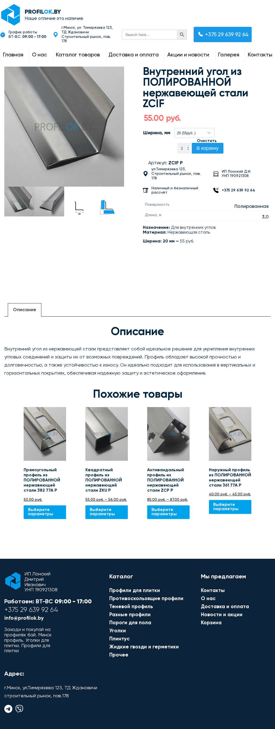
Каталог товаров (78, 55)
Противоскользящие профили (146, 598)
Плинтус (119, 638)
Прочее (118, 655)
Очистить (207, 141)
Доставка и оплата (133, 55)
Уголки (117, 630)
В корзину (208, 148)
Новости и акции (222, 614)
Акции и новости (188, 55)
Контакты (260, 55)
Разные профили (130, 614)
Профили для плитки (134, 590)
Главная (13, 55)
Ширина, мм (156, 132)
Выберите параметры (40, 512)
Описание (24, 309)
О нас (39, 55)
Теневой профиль (131, 606)
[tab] (24, 310)
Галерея (228, 55)
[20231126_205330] (64, 126)
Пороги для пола (130, 622)
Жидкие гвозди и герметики (144, 647)
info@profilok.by (24, 618)
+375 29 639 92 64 (227, 35)
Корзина (211, 622)
